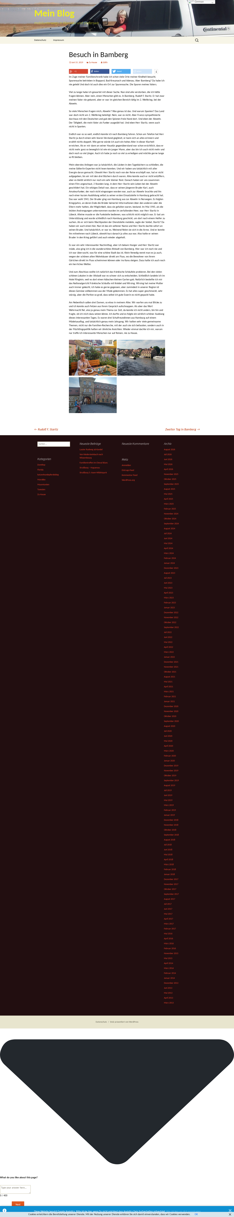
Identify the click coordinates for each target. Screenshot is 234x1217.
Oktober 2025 (170, 479)
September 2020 (171, 721)
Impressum (58, 40)
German (199, 1)
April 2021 (168, 687)
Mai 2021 (168, 682)
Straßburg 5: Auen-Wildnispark (93, 473)
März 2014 (169, 968)
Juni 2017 (168, 909)
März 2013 (169, 1003)
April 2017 (168, 919)
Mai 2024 (168, 543)
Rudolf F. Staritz (46, 429)
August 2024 (169, 528)
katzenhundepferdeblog (48, 475)
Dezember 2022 (171, 612)
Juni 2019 (168, 795)
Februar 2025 (170, 509)
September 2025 (171, 484)
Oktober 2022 (170, 622)
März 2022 (169, 652)
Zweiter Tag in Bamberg (182, 429)
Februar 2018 (170, 869)
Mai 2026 (168, 464)
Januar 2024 (169, 563)
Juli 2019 (168, 790)
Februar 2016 (170, 948)
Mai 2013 (168, 993)
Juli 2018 (168, 845)
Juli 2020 (168, 731)
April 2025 (168, 499)
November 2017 (171, 884)
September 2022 (171, 627)
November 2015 (171, 953)
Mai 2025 (168, 494)
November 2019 (171, 771)
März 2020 (169, 751)
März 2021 (169, 691)
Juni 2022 (168, 637)
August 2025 (169, 489)
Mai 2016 (168, 934)
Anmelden (126, 465)
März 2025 (169, 504)
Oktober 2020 (170, 716)
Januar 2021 (169, 701)
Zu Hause (93, 62)
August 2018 (169, 840)
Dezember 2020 (171, 706)
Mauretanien (43, 484)
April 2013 (168, 998)
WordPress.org (128, 480)
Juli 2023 (168, 578)
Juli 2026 (168, 454)
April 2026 (168, 469)
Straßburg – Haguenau (90, 468)
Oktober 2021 (170, 672)
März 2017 (169, 924)
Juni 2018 (168, 850)
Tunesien (41, 489)
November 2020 (171, 711)
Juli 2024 (168, 533)
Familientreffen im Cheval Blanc (94, 463)
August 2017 (169, 899)
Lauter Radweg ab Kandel (91, 449)
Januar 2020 (169, 761)
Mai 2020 (168, 741)
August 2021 (169, 677)
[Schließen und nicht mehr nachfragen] (230, 1211)
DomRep (41, 465)
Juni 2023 (168, 583)
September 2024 (171, 524)
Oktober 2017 (170, 889)
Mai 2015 (168, 958)
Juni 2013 (168, 988)
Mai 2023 (168, 588)
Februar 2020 (170, 756)
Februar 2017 (170, 929)
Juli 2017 (168, 904)
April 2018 (168, 859)
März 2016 (169, 943)
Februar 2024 (170, 558)
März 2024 (169, 553)
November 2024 (171, 514)
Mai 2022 (168, 642)
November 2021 (171, 667)
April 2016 (168, 938)
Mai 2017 (168, 914)
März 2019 (169, 805)
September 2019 (171, 780)
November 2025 (171, 474)
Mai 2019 (168, 800)
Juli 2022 (168, 632)
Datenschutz (40, 40)
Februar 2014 (170, 973)
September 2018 (171, 835)
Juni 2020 (168, 736)
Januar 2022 (169, 657)
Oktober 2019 (170, 775)
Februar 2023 (170, 603)
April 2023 (168, 593)
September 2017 (171, 894)
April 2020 (168, 746)
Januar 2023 (169, 608)
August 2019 (169, 785)
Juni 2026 (168, 459)
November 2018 (171, 825)
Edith (105, 62)
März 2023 (169, 598)
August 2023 (169, 573)
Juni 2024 (168, 538)
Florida (40, 470)
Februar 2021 (170, 696)
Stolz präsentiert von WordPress (124, 1022)
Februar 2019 (170, 810)
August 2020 (169, 726)
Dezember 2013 (171, 983)
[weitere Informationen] (156, 71)
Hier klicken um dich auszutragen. (183, 1211)
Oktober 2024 (170, 519)
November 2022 (171, 617)
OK (196, 1214)
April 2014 (168, 963)
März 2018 (169, 864)
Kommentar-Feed (129, 475)
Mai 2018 (168, 855)
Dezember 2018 (171, 820)
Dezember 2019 (171, 766)
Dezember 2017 (171, 879)
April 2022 (168, 647)
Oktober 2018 (170, 830)
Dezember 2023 (171, 568)
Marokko (41, 480)
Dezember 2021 (171, 662)
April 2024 (168, 548)
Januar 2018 (169, 874)
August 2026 (169, 449)
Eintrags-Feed (128, 470)
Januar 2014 (169, 978)
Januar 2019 (169, 815)
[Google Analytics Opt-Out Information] (5, 1211)
